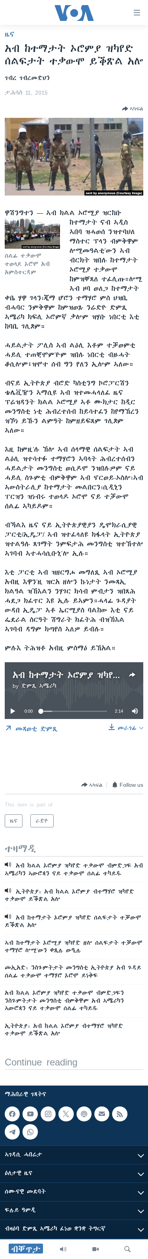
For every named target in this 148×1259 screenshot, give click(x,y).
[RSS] (119, 1113)
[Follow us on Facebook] (12, 1113)
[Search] (127, 1249)
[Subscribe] (101, 1113)
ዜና (10, 34)
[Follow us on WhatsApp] (29, 1132)
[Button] (132, 109)
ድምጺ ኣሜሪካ (38, 685)
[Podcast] (84, 1113)
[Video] (95, 1249)
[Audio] (63, 1249)
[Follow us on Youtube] (29, 1113)
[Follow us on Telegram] (12, 1132)
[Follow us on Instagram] (48, 1113)
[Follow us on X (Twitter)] (65, 1113)
